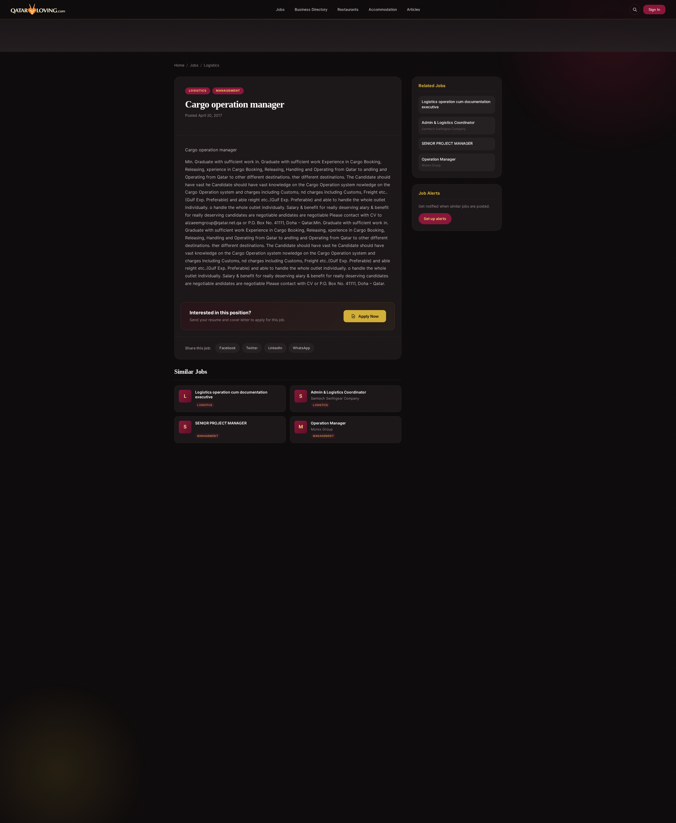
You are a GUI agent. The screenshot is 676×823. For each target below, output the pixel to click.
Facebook (227, 348)
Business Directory (311, 9)
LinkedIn (275, 348)
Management (228, 90)
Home (179, 65)
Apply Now (368, 316)
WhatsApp (301, 348)
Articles (413, 9)
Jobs (280, 9)
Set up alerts (435, 218)
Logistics (211, 65)
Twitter (252, 348)
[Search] (635, 9)
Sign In (654, 9)
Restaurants (348, 9)
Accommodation (383, 9)
